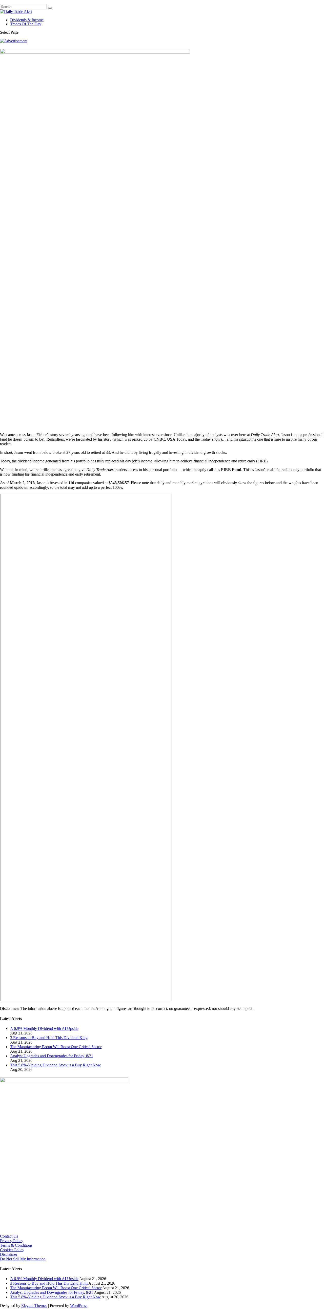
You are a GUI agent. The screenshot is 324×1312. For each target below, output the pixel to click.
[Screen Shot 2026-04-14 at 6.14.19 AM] (64, 1081)
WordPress (78, 1305)
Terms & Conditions (16, 1245)
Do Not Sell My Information (23, 1259)
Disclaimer (8, 1254)
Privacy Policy (11, 1241)
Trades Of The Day (25, 24)
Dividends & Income (27, 20)
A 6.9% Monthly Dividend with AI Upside (44, 1028)
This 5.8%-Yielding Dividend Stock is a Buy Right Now (55, 1065)
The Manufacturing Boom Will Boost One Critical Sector (56, 1047)
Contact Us (9, 1236)
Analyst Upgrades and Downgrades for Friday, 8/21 (51, 1056)
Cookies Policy (12, 1250)
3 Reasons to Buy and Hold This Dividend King (49, 1037)
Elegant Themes (34, 1305)
